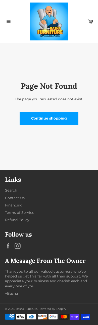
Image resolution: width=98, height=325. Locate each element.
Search (11, 190)
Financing (14, 205)
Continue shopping (49, 118)
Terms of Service (19, 212)
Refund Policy (17, 220)
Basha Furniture (26, 309)
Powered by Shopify (52, 309)
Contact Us (15, 198)
